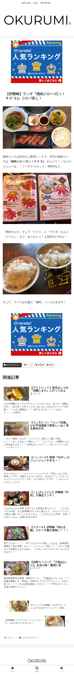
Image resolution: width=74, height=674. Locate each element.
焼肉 (51, 365)
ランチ (29, 365)
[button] (67, 429)
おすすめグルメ (13, 365)
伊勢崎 (40, 365)
